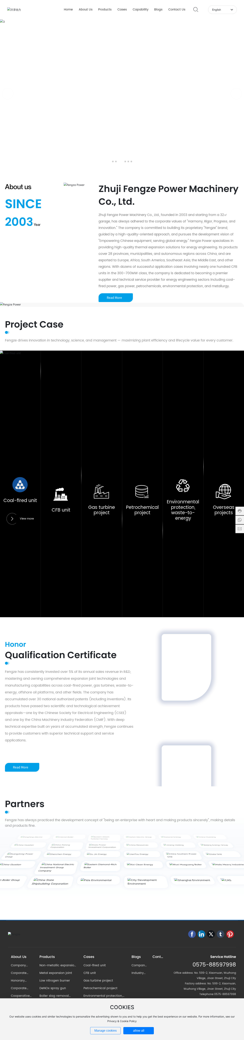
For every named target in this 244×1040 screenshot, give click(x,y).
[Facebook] (192, 934)
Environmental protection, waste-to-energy (183, 510)
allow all (138, 1030)
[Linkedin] (201, 934)
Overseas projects (223, 510)
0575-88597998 (214, 965)
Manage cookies (105, 1030)
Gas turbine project (101, 510)
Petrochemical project (142, 510)
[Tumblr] (220, 934)
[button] (113, 161)
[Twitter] (211, 934)
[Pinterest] (230, 934)
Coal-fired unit (20, 500)
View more (27, 518)
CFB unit (61, 510)
